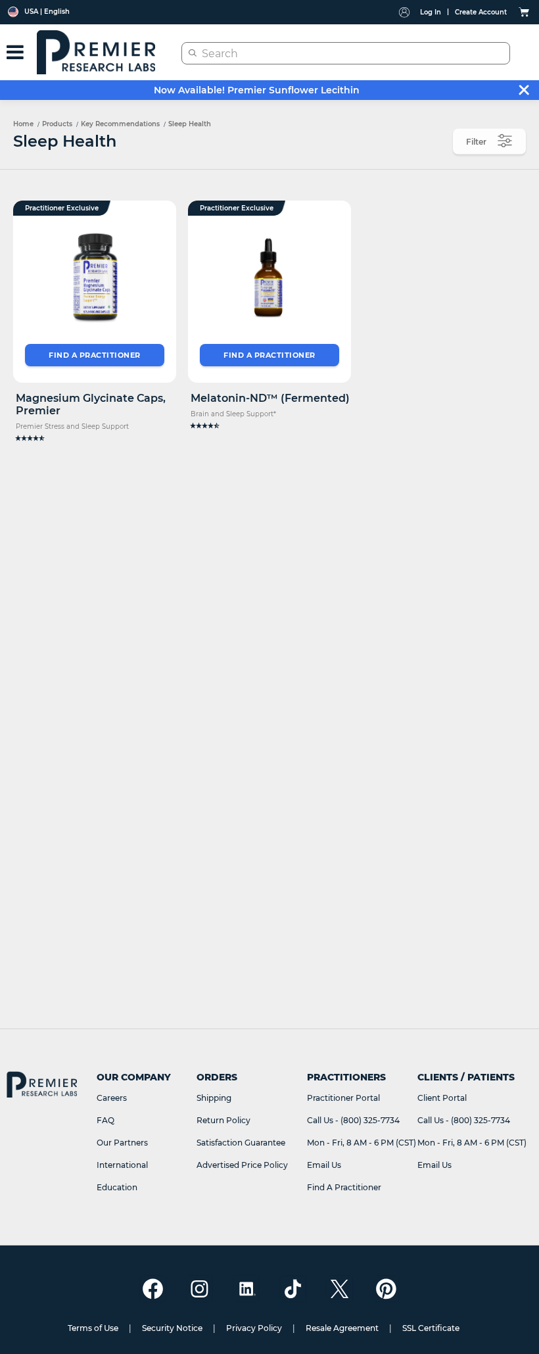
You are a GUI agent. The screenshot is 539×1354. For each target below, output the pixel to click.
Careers (112, 1098)
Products (57, 124)
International (122, 1165)
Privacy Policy (254, 1328)
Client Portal (442, 1098)
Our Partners (122, 1143)
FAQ (105, 1120)
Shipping (214, 1098)
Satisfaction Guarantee (241, 1143)
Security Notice (172, 1328)
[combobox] (345, 53)
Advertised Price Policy (242, 1165)
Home (23, 124)
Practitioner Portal (343, 1098)
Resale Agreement (342, 1328)
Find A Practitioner (344, 1187)
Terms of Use (93, 1328)
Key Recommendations (120, 124)
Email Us (324, 1165)
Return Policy (223, 1120)
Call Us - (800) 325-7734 (353, 1120)
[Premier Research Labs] (96, 52)
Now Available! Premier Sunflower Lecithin (257, 90)
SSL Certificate (430, 1328)
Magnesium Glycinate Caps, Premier (91, 404)
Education (117, 1187)
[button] (94, 438)
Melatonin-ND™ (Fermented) (270, 398)
